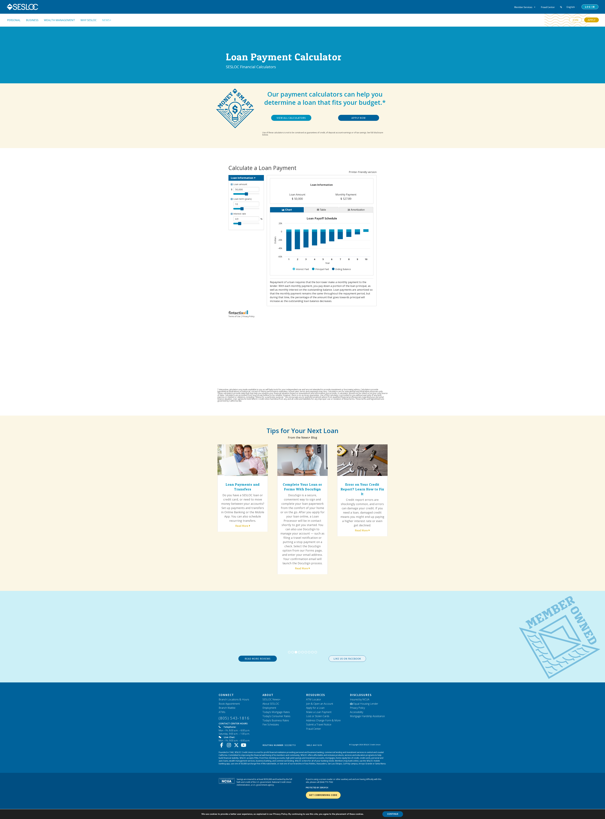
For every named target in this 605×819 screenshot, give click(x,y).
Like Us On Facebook (347, 658)
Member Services (523, 7)
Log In (590, 6)
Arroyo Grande (365, 763)
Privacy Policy (357, 708)
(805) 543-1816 (234, 718)
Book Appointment (229, 703)
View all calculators (291, 117)
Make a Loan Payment (318, 712)
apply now (358, 117)
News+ (106, 20)
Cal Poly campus (350, 763)
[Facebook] (222, 745)
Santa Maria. (380, 763)
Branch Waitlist (227, 708)
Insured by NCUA (359, 699)
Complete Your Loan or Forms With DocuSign (302, 486)
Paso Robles (309, 763)
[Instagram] (229, 745)
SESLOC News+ (271, 699)
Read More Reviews (258, 658)
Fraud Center (548, 7)
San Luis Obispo (335, 763)
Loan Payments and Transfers (243, 486)
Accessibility (356, 712)
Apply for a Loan (315, 708)
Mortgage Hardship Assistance (367, 716)
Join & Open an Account (319, 703)
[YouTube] (244, 745)
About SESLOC (270, 703)
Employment (269, 708)
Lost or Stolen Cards (317, 716)
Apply (591, 20)
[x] (237, 745)
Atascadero (321, 763)
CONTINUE (392, 814)
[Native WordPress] (561, 7)
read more (241, 526)
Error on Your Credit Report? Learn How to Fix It (362, 489)
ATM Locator (313, 699)
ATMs (222, 712)
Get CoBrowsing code (323, 794)
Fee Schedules (270, 724)
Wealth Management (59, 20)
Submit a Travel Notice (318, 724)
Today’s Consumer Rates (276, 716)
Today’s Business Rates (275, 720)
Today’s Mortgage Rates (276, 712)
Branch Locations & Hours (234, 699)
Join (575, 20)
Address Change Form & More (323, 720)
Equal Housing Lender (365, 703)
